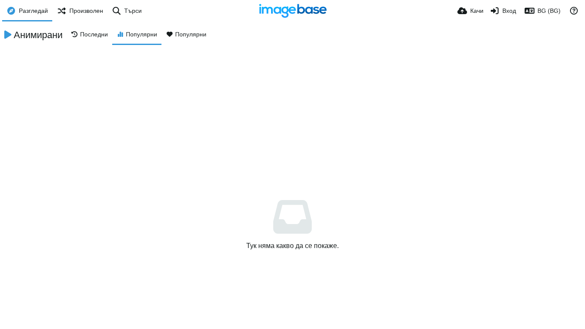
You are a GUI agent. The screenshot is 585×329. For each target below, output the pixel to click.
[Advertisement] (292, 109)
